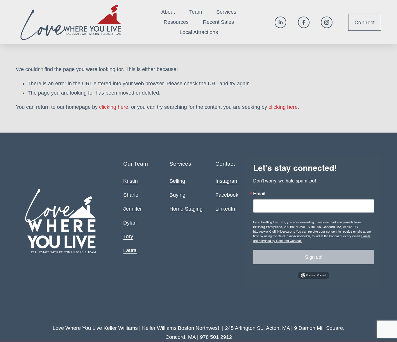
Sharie (130, 195)
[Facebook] (304, 22)
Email (259, 193)
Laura (130, 250)
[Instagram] (326, 22)
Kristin (130, 181)
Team (195, 12)
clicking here (113, 107)
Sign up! (313, 257)
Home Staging (186, 209)
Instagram (227, 181)
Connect (365, 22)
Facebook (226, 195)
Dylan (130, 223)
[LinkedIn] (280, 22)
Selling (177, 181)
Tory (128, 236)
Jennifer (132, 209)
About (168, 12)
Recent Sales (218, 22)
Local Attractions (199, 32)
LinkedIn (225, 209)
